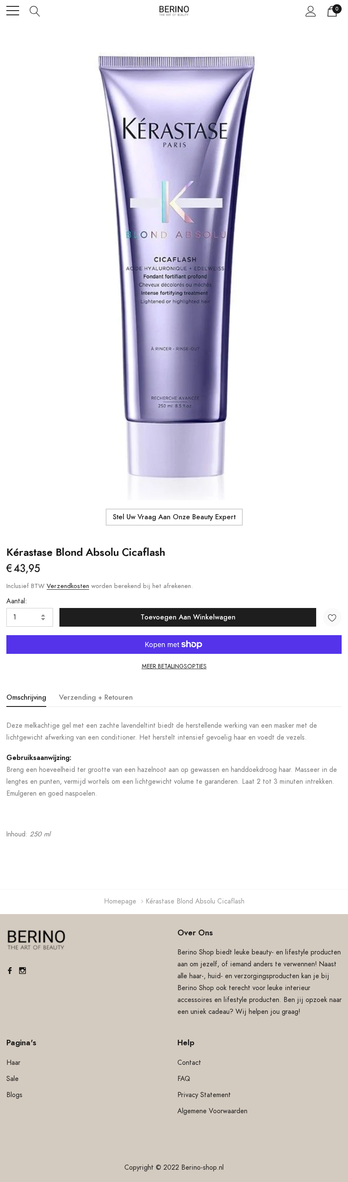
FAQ (183, 1078)
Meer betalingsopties (174, 667)
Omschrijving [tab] (26, 697)
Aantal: (16, 601)
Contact (189, 1062)
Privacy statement (204, 1095)
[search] (35, 10)
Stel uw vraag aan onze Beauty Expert (174, 517)
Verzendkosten (68, 586)
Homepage (120, 901)
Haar (13, 1062)
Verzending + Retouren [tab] (96, 697)
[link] (36, 940)
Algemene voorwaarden (212, 1111)
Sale (12, 1078)
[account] (311, 11)
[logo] (174, 11)
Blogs (14, 1095)
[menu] (12, 10)
